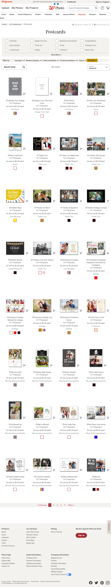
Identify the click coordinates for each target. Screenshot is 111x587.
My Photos (17, 8)
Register (106, 2)
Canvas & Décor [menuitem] (69, 14)
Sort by (91, 66)
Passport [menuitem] (92, 14)
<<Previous (42, 505)
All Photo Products (8, 546)
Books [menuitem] (12, 14)
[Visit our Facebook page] (90, 583)
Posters (4, 540)
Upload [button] (5, 8)
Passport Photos (32, 535)
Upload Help (6, 560)
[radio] (15, 113)
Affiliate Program (57, 572)
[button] (102, 7)
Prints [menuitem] (4, 14)
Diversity (54, 566)
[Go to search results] (96, 8)
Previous (54, 4)
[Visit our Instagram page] (107, 583)
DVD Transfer (31, 537)
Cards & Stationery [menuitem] (25, 14)
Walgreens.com (56, 558)
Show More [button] (55, 55)
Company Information (58, 563)
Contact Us (6, 566)
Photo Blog (30, 540)
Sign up (81, 535)
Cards (4, 24)
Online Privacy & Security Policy (50, 581)
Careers (53, 560)
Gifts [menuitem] (57, 14)
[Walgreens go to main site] (7, 1)
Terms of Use (35, 581)
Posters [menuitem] (38, 14)
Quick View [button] (15, 120)
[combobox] (83, 8)
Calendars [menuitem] (48, 14)
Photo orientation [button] (49, 60)
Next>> (71, 505)
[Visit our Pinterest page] (102, 583)
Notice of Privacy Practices (20, 581)
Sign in (98, 2)
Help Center (6, 558)
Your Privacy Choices (58, 574)
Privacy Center (6, 581)
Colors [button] (81, 60)
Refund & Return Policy (34, 566)
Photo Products (56, 532)
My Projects (32, 8)
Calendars (5, 537)
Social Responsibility (58, 569)
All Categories (15, 24)
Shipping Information (33, 563)
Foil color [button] (91, 60)
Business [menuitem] (102, 14)
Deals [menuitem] (2, 18)
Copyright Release (8, 563)
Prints (4, 543)
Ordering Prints (31, 558)
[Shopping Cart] (107, 7)
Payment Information (33, 560)
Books (4, 532)
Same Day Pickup (32, 532)
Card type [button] (18, 60)
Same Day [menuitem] (82, 14)
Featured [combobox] (92, 68)
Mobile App (30, 543)
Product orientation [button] (67, 60)
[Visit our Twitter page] (96, 583)
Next (58, 4)
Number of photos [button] (32, 60)
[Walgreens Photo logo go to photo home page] (55, 6)
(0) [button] (82, 24)
